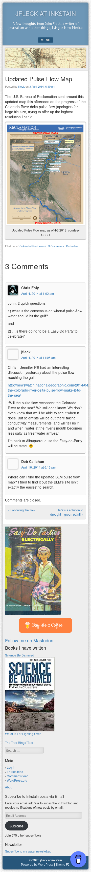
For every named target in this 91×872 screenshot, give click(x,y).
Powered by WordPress (37, 864)
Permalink (72, 246)
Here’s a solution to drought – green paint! (66, 512)
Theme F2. (63, 864)
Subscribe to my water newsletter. (28, 851)
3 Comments (56, 246)
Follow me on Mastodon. (30, 640)
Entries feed (15, 771)
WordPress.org (17, 780)
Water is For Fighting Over (23, 733)
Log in (11, 767)
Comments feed (18, 776)
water (42, 246)
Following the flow (21, 510)
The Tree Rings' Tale (19, 742)
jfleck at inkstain (45, 13)
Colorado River (28, 246)
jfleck (21, 86)
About (9, 787)
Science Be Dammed (19, 655)
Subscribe (17, 826)
